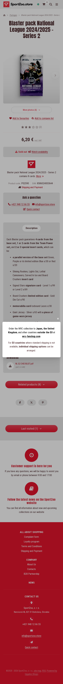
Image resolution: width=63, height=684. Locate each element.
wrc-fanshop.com (31, 336)
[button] (58, 318)
